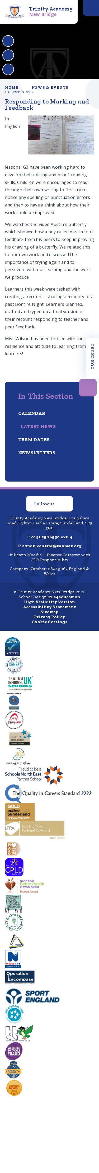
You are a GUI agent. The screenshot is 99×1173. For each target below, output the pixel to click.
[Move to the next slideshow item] (8, 55)
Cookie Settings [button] (49, 621)
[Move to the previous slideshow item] (8, 41)
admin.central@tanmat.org (52, 545)
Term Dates (34, 439)
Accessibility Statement (49, 606)
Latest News (19, 92)
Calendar (31, 413)
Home (11, 87)
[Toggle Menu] (91, 8)
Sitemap (49, 611)
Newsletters (36, 453)
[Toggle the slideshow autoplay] (8, 69)
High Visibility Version (49, 601)
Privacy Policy (49, 616)
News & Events (50, 87)
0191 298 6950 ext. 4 (51, 536)
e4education (67, 596)
